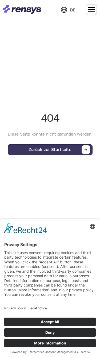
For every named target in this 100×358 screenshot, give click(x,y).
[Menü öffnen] (91, 9)
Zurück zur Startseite (50, 149)
